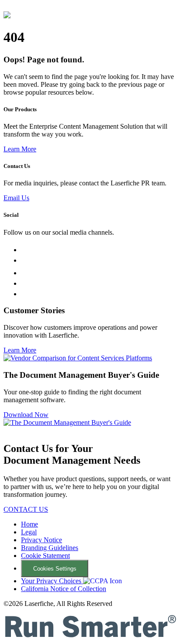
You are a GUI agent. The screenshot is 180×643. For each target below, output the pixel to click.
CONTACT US (25, 509)
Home (29, 524)
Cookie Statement (45, 555)
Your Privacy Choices (52, 581)
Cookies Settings (54, 568)
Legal (29, 532)
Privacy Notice (41, 540)
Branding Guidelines (49, 547)
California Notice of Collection (63, 588)
